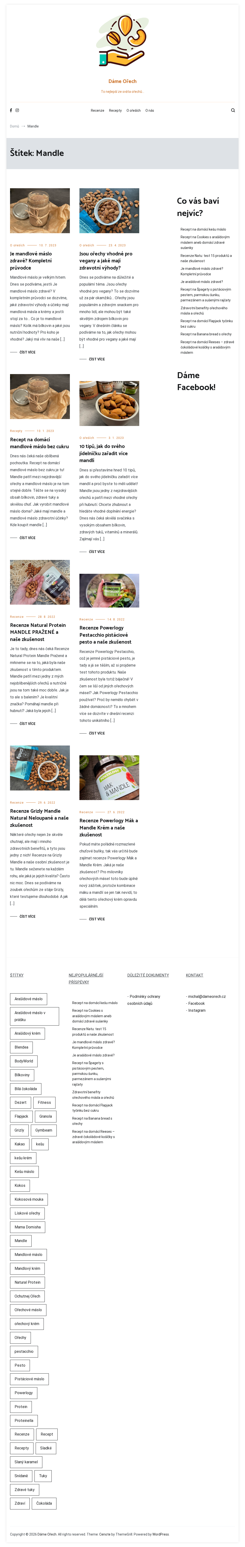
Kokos (20, 1185)
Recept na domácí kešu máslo (203, 229)
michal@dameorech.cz (207, 996)
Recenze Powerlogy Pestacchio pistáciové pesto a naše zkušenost (105, 635)
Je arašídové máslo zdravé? (202, 282)
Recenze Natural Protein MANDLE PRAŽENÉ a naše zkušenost (38, 632)
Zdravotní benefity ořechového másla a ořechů (204, 310)
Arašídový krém (27, 1033)
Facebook (196, 1003)
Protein (21, 1406)
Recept (47, 1434)
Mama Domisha (28, 1227)
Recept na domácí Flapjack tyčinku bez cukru (207, 323)
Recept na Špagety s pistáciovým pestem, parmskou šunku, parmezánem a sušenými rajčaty (206, 294)
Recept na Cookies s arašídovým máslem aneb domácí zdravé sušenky (205, 242)
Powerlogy (24, 1393)
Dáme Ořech (122, 81)
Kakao (20, 1144)
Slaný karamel (26, 1462)
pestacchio (24, 1351)
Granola (45, 1116)
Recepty (115, 110)
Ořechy (20, 1337)
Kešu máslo (24, 1171)
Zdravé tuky (25, 1489)
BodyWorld (24, 1061)
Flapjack (21, 1116)
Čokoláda (44, 1503)
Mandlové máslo (28, 1254)
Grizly (19, 1130)
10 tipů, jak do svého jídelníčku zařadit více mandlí (103, 453)
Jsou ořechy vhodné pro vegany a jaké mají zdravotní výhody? (105, 261)
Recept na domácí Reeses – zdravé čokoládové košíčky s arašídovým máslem (207, 347)
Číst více (27, 352)
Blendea (21, 1047)
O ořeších (134, 110)
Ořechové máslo (28, 1310)
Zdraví (20, 1503)
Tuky (43, 1476)
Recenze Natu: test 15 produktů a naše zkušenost (206, 258)
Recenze (97, 110)
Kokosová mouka (29, 1199)
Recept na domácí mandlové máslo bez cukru (39, 443)
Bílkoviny (22, 1075)
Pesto (20, 1365)
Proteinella (24, 1420)
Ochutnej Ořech (27, 1296)
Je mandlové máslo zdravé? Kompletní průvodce (31, 261)
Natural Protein (27, 1282)
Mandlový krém (27, 1268)
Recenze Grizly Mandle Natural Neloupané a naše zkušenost (39, 818)
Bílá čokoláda (26, 1089)
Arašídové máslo (29, 999)
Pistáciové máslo (29, 1379)
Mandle (21, 1240)
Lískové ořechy (27, 1213)
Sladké (46, 1448)
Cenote (105, 1534)
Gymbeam (43, 1130)
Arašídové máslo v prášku (30, 1016)
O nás (149, 110)
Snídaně (21, 1476)
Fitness (44, 1102)
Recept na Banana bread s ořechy (206, 334)
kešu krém (23, 1158)
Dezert (21, 1102)
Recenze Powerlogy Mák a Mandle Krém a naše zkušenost (108, 828)
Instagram (197, 1010)
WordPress (160, 1534)
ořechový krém (27, 1323)
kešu (40, 1144)
